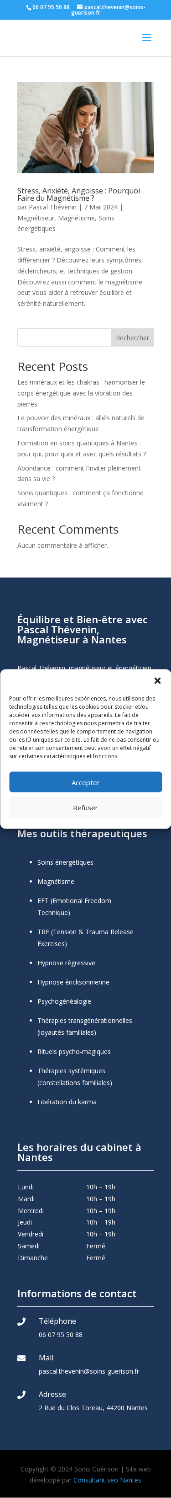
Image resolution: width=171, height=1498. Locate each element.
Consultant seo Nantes (107, 1480)
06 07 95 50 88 (61, 1334)
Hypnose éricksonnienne (73, 982)
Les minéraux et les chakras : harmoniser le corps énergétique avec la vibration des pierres (81, 393)
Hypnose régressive (66, 962)
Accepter (86, 781)
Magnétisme (76, 218)
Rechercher (132, 337)
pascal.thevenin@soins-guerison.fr (89, 1371)
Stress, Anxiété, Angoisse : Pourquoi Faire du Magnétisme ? (78, 194)
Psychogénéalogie (64, 1001)
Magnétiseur (35, 218)
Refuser (85, 807)
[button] (157, 680)
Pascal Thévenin (53, 207)
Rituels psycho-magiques (74, 1051)
